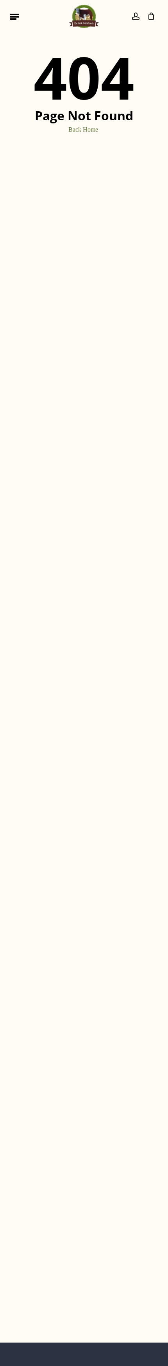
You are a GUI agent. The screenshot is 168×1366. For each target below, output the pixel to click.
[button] (14, 16)
